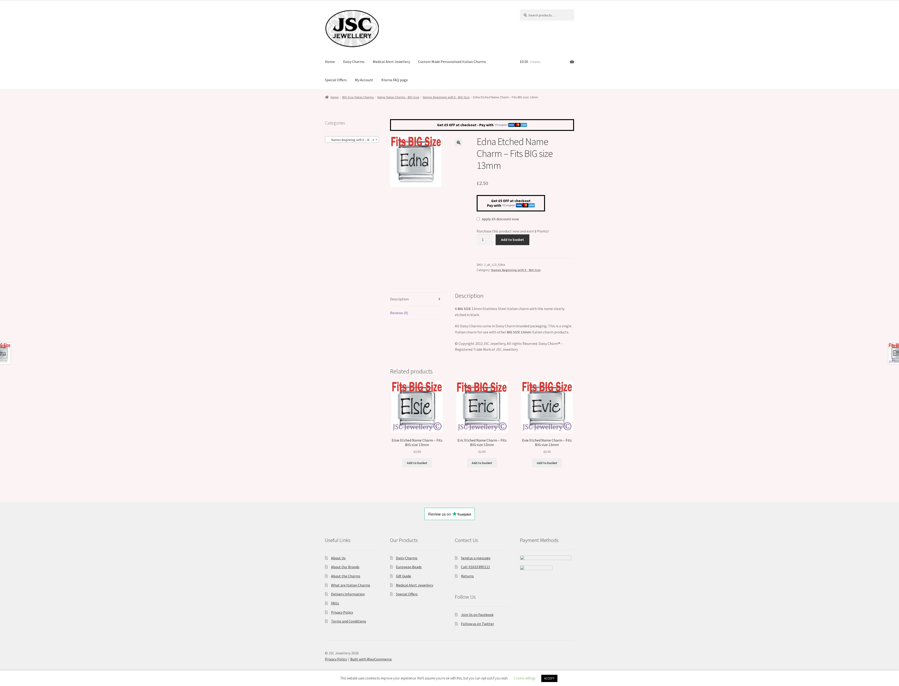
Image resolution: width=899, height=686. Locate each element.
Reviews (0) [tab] (399, 312)
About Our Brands (345, 566)
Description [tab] (399, 299)
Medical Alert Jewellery (391, 61)
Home (330, 61)
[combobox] (352, 139)
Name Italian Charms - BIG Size (398, 97)
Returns (467, 576)
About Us (338, 558)
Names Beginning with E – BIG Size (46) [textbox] (353, 140)
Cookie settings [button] (524, 678)
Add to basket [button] (417, 463)
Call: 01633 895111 (475, 566)
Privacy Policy (342, 612)
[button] (458, 142)
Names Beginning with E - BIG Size (446, 97)
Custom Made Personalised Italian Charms (452, 61)
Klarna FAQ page (394, 79)
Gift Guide (403, 576)
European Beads (409, 566)
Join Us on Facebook (477, 614)
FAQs (335, 603)
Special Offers (336, 79)
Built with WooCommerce (371, 659)
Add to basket (512, 239)
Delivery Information (348, 594)
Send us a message (475, 558)
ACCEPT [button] (549, 678)
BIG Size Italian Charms (358, 97)
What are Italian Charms (350, 585)
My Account (364, 79)
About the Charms (345, 576)
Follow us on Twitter (477, 623)
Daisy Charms (354, 61)
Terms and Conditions (348, 621)
